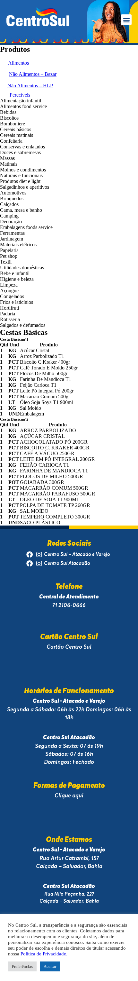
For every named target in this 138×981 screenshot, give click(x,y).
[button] (126, 19)
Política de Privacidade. (44, 953)
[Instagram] (39, 554)
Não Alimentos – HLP (30, 85)
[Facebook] (29, 554)
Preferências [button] (22, 966)
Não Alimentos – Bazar (32, 74)
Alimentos (18, 63)
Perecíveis (20, 95)
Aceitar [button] (50, 966)
